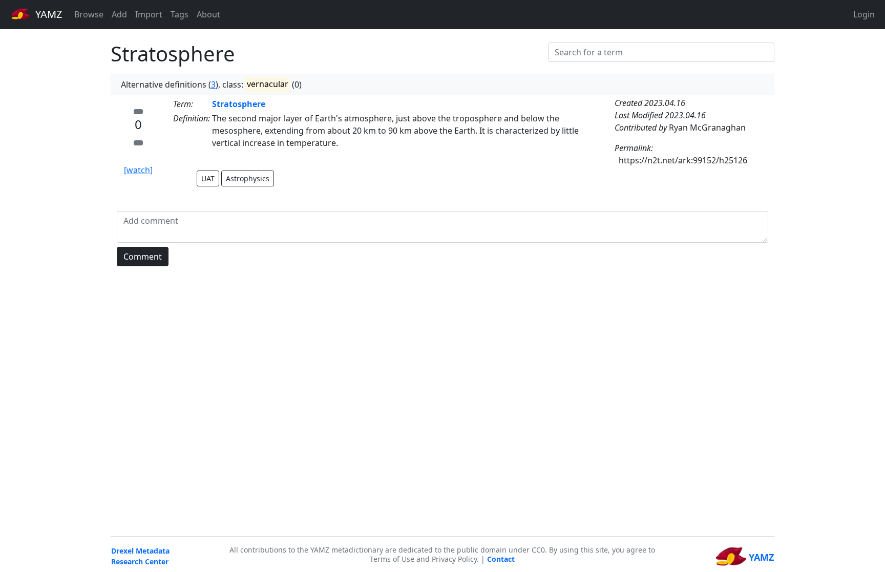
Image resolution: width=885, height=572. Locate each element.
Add (119, 14)
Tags (179, 14)
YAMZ (47, 14)
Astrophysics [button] (247, 178)
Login (864, 14)
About (208, 14)
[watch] (138, 170)
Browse (88, 14)
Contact (501, 559)
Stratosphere (238, 104)
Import (148, 14)
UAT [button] (208, 178)
